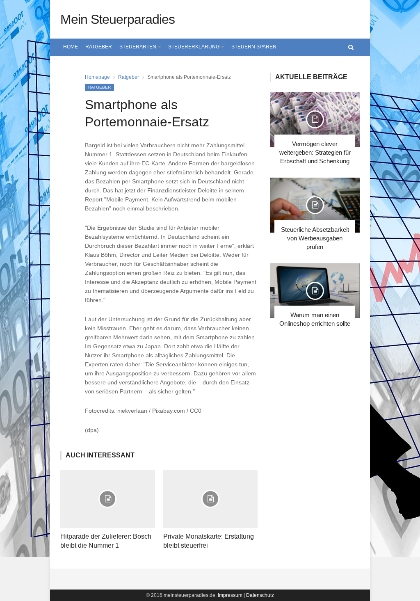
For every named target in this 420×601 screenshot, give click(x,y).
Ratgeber (98, 47)
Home (70, 47)
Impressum (230, 595)
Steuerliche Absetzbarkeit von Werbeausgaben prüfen (315, 238)
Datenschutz (260, 595)
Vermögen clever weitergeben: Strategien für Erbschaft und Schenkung (315, 152)
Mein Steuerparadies (117, 19)
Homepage (97, 77)
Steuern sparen (253, 47)
